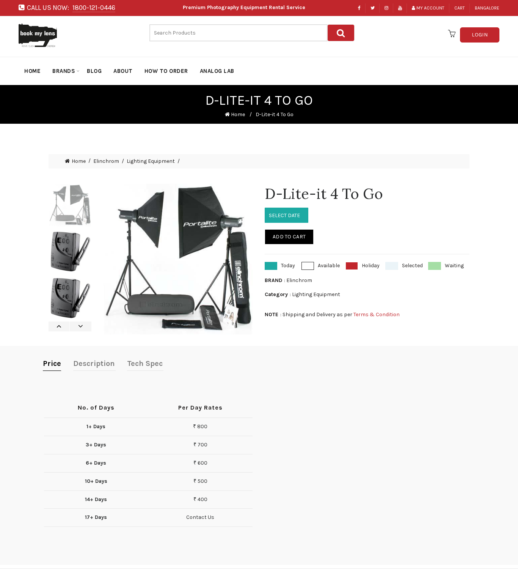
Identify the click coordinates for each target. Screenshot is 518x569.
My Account (430, 8)
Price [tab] (52, 363)
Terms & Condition (376, 314)
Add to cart (289, 236)
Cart (459, 8)
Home (237, 115)
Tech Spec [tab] (145, 363)
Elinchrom (106, 161)
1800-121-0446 (93, 7)
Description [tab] (94, 363)
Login (480, 35)
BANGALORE (487, 8)
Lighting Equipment (151, 161)
